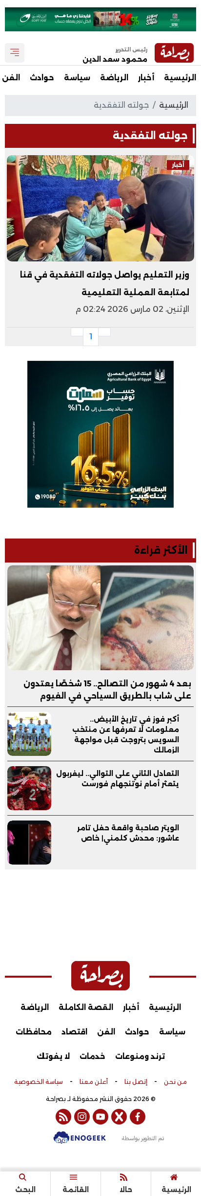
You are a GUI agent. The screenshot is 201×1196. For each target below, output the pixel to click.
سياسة (77, 77)
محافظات (34, 1031)
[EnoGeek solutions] (79, 1142)
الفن (106, 1031)
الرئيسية (180, 77)
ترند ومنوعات (140, 1056)
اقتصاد (74, 1031)
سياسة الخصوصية (38, 1082)
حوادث (42, 77)
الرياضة (114, 77)
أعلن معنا (94, 1082)
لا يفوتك (53, 1056)
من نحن (175, 1082)
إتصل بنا (135, 1082)
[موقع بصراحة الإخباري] (100, 975)
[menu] (14, 53)
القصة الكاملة (86, 1007)
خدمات (92, 1056)
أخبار (146, 77)
